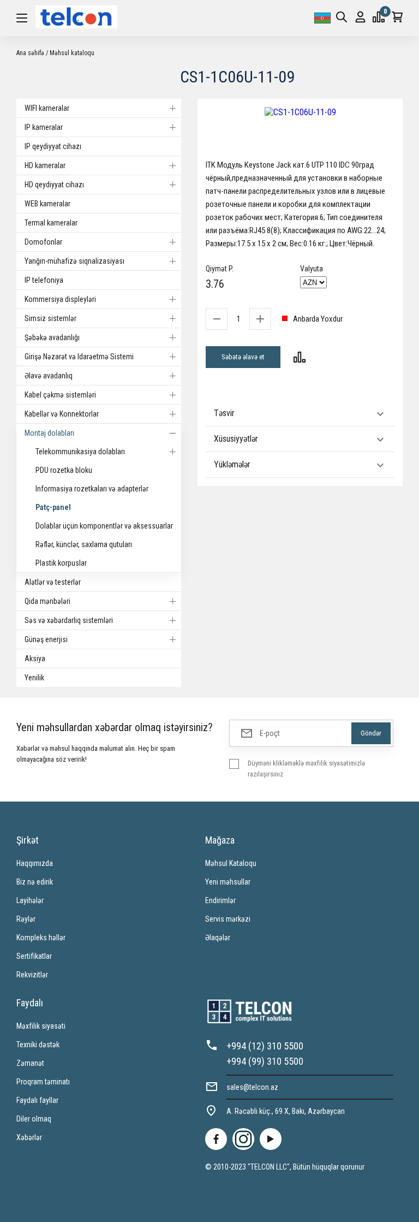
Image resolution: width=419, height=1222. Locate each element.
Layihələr (30, 900)
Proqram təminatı (43, 1081)
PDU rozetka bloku (63, 470)
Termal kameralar (51, 222)
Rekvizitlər (32, 974)
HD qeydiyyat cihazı (54, 184)
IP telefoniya (44, 280)
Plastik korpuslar (61, 563)
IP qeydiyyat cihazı (53, 146)
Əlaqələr (217, 937)
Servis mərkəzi (227, 919)
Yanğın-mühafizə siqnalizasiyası (74, 261)
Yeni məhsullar (227, 881)
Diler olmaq (33, 1118)
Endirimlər (220, 900)
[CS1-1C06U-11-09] (300, 112)
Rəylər (25, 919)
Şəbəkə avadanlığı (52, 337)
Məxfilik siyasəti (40, 1026)
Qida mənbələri (47, 601)
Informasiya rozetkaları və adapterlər (91, 488)
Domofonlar (43, 242)
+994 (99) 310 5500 (264, 1061)
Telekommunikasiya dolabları (80, 451)
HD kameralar (45, 165)
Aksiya (35, 658)
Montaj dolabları (49, 433)
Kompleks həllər (40, 937)
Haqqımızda (34, 863)
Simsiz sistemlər (50, 318)
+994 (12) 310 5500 (264, 1046)
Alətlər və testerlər (53, 582)
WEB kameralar (47, 203)
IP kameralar (44, 127)
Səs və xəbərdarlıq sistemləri (69, 620)
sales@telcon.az (252, 1087)
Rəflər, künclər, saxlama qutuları (83, 544)
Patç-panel (53, 507)
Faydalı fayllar (37, 1100)
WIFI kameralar (47, 108)
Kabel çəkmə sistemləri (60, 394)
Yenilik (34, 677)
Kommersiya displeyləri (60, 299)
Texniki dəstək (37, 1044)
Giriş (360, 18)
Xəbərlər (29, 1137)
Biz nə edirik (34, 881)
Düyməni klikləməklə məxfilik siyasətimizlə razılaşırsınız (306, 768)
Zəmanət (30, 1063)
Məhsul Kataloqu (230, 863)
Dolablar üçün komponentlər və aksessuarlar (104, 525)
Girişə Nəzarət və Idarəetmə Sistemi (79, 356)
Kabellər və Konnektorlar (62, 414)
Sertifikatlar (34, 956)
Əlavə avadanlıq (49, 375)
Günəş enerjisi (46, 639)
